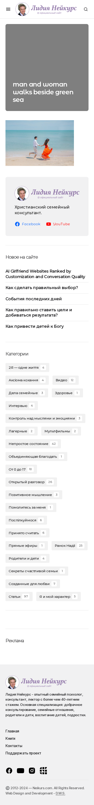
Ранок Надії (69, 545)
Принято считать (26, 533)
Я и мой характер (57, 596)
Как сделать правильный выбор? (41, 287)
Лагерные (21, 431)
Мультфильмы (60, 431)
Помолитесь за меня (30, 507)
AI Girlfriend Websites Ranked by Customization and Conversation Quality (45, 274)
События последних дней (33, 298)
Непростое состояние (32, 444)
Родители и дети (26, 558)
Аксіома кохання (26, 380)
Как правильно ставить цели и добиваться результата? (38, 312)
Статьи (18, 596)
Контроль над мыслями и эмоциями (44, 418)
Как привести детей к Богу (34, 326)
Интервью (21, 406)
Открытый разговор (30, 482)
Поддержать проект (23, 753)
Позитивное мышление (33, 495)
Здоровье (66, 393)
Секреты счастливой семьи (36, 571)
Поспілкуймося (25, 520)
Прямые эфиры (25, 545)
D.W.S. (60, 793)
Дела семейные (26, 393)
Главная (12, 731)
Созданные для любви (32, 584)
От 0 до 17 (20, 469)
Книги (10, 738)
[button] (8, 9)
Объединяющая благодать (35, 456)
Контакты (13, 745)
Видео (65, 380)
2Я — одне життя (26, 367)
